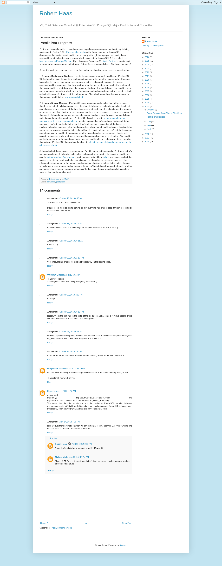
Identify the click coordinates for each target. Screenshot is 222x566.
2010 (147, 141)
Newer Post (45, 523)
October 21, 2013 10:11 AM (71, 241)
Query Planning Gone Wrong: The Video (164, 113)
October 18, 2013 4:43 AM (70, 198)
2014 (147, 103)
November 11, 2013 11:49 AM (72, 368)
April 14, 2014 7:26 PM (69, 422)
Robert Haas (55, 13)
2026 (147, 57)
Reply (49, 214)
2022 (147, 72)
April (149, 129)
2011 (147, 138)
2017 (147, 91)
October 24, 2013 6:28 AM (70, 332)
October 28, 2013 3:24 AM (70, 351)
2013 (147, 106)
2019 (147, 84)
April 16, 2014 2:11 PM (82, 444)
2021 (147, 76)
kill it (105, 157)
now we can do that (74, 97)
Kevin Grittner (109, 61)
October (151, 110)
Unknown (51, 275)
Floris (49, 391)
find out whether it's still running (61, 157)
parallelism (51, 182)
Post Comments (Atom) (62, 528)
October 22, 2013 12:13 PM (71, 258)
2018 (147, 87)
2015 (147, 99)
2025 (147, 61)
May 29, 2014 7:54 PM (79, 457)
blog (77, 52)
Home (86, 523)
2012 (147, 134)
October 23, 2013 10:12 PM (71, 312)
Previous (70, 52)
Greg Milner (52, 368)
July (149, 121)
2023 (147, 68)
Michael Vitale (61, 457)
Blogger (122, 545)
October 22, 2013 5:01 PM (68, 275)
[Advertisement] (162, 197)
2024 (147, 65)
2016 (147, 95)
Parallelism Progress (156, 117)
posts (82, 52)
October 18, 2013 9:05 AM (70, 224)
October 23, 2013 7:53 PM (71, 295)
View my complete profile (153, 45)
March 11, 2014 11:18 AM (64, 391)
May (149, 125)
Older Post (126, 523)
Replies (53, 438)
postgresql (60, 182)
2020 (147, 80)
